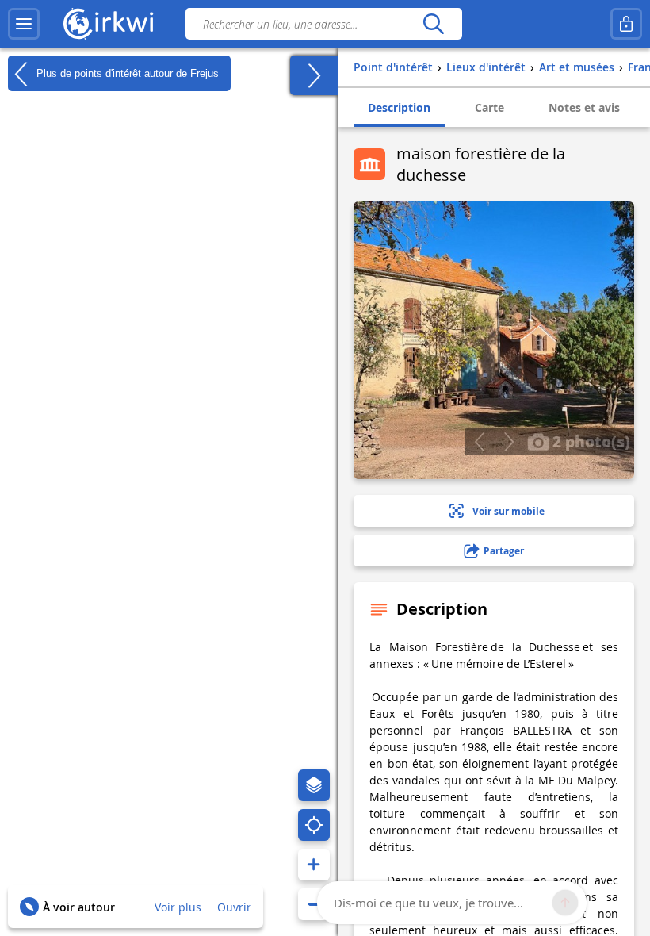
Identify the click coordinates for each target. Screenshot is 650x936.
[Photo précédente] (479, 442)
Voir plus (178, 907)
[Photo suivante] (508, 442)
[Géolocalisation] (314, 825)
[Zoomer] (314, 864)
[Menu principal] (24, 24)
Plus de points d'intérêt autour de (126, 73)
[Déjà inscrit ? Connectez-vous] (626, 24)
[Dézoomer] (314, 904)
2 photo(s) (589, 441)
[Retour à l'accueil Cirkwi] (108, 24)
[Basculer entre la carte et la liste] (314, 75)
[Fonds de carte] (314, 785)
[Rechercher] (433, 23)
